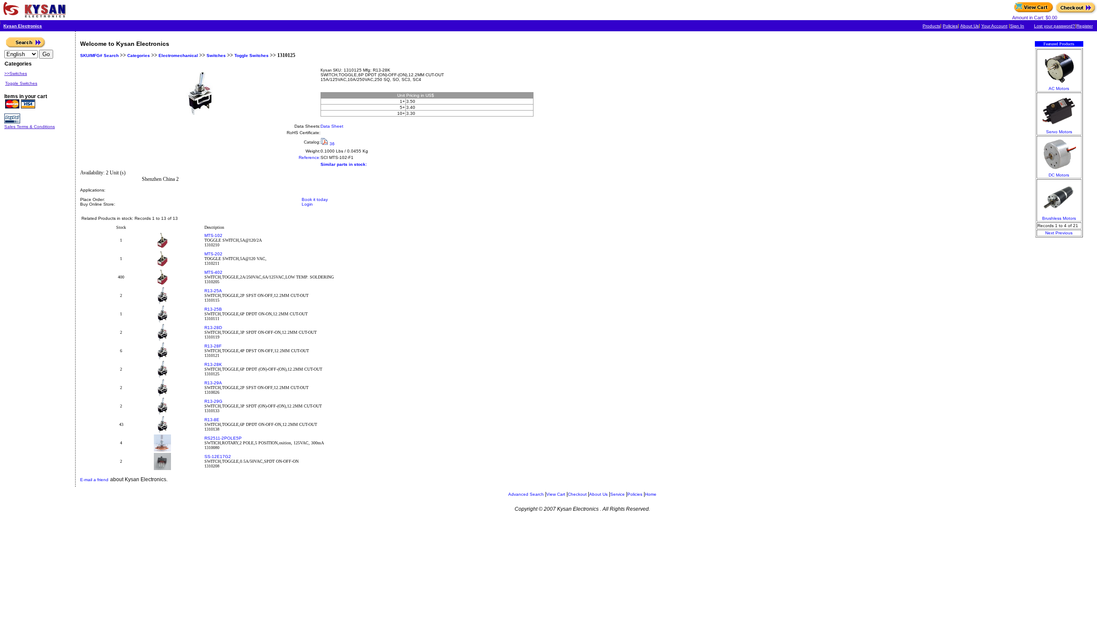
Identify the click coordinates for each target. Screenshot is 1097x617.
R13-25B (213, 309)
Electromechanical (178, 55)
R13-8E (211, 419)
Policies (950, 26)
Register (1084, 26)
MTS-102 (213, 235)
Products (931, 26)
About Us (969, 26)
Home (650, 494)
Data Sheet (332, 126)
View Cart (555, 494)
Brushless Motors (1059, 218)
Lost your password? (1054, 26)
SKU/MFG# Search (99, 55)
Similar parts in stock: (344, 164)
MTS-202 (213, 254)
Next (1049, 233)
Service (617, 494)
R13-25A (213, 290)
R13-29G (213, 401)
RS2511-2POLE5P (223, 438)
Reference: (310, 157)
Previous (1064, 233)
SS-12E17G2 (217, 456)
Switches (216, 55)
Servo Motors (1059, 131)
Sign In (1017, 26)
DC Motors (1059, 175)
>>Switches (15, 73)
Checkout (577, 494)
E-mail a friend (94, 479)
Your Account (994, 26)
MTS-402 (213, 272)
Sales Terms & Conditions (29, 126)
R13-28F (213, 346)
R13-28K (213, 364)
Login (307, 204)
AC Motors (1059, 88)
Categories (138, 55)
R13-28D (213, 327)
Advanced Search (526, 494)
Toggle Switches (251, 55)
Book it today (315, 199)
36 (332, 143)
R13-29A (213, 382)
